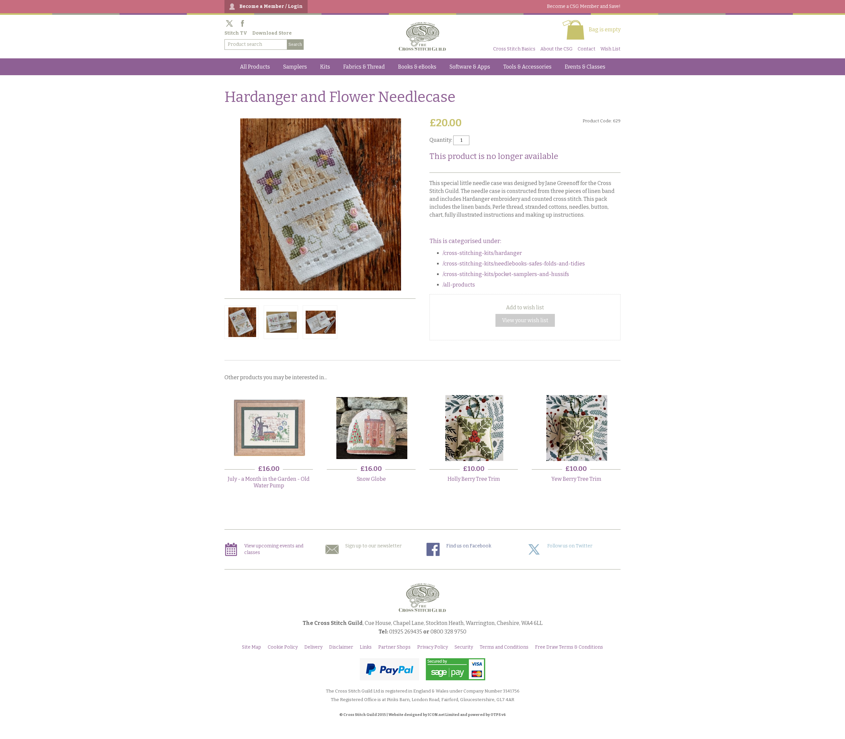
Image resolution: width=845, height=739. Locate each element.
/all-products (459, 285)
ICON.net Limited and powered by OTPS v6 (467, 715)
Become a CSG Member (584, 6)
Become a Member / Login (271, 6)
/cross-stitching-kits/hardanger (482, 253)
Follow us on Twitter (569, 546)
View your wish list (525, 320)
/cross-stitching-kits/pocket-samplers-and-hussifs (506, 274)
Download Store (272, 33)
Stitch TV (235, 33)
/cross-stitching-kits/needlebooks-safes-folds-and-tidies (514, 264)
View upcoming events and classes (273, 549)
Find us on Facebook (468, 546)
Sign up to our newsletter (373, 546)
